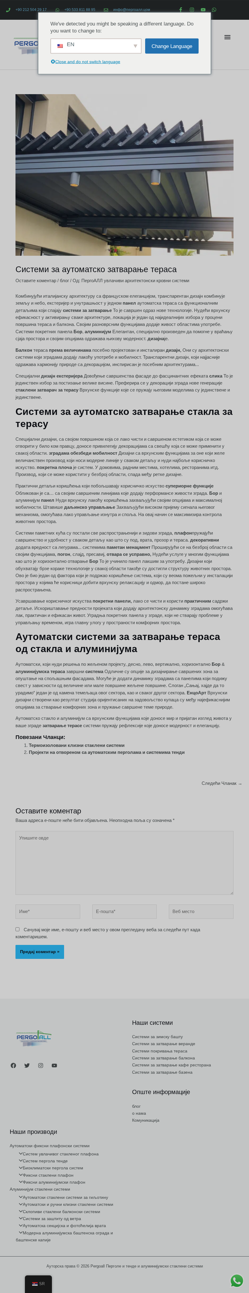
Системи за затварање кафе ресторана (171, 1065)
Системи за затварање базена (162, 1072)
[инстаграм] (40, 1065)
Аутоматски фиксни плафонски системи (50, 1146)
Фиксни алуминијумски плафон (54, 1182)
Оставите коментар (35, 280)
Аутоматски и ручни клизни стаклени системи (68, 1204)
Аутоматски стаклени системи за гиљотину (65, 1197)
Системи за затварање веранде (163, 1044)
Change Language (172, 46)
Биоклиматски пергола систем (53, 1168)
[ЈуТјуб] (54, 1065)
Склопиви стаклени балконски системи (61, 1211)
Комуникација (145, 1120)
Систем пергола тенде (45, 1161)
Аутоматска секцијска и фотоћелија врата (64, 1225)
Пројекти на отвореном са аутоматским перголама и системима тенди (107, 752)
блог (64, 280)
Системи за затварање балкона (163, 1058)
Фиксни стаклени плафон (48, 1175)
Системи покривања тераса (159, 1051)
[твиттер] (27, 1065)
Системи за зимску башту (157, 1037)
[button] (228, 37)
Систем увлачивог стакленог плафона (61, 1154)
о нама (139, 1113)
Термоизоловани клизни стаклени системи (76, 745)
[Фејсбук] (13, 1065)
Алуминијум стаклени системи (40, 1189)
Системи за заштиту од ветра (52, 1218)
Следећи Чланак (222, 783)
